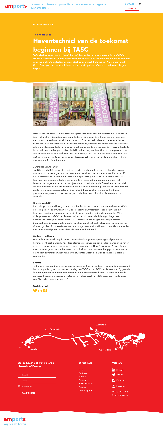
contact (129, 3)
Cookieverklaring (120, 395)
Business (35, 4)
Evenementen (83, 4)
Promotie (64, 4)
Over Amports (38, 7)
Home (82, 370)
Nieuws (50, 4)
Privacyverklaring (120, 391)
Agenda (101, 4)
